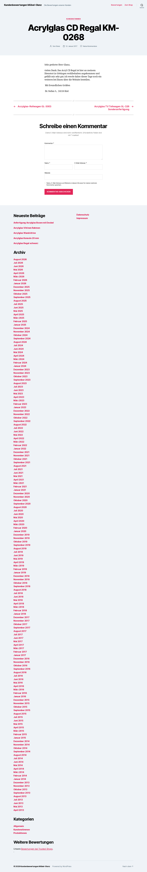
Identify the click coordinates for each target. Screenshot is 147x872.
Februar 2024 (20, 362)
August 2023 (20, 383)
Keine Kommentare (90, 46)
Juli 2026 (18, 263)
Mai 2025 (18, 311)
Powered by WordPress (61, 866)
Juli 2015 (18, 717)
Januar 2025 (20, 325)
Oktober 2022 (20, 417)
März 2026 (19, 276)
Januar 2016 (20, 696)
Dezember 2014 (22, 741)
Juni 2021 (18, 473)
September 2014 (22, 751)
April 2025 (19, 314)
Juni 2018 (18, 596)
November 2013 (22, 786)
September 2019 (22, 545)
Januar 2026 (20, 283)
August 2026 (20, 259)
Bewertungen (116, 5)
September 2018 (22, 586)
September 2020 (22, 503)
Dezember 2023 (22, 369)
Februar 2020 (20, 528)
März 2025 (19, 318)
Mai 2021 (18, 476)
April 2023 (19, 397)
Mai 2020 (18, 517)
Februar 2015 (20, 734)
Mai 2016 (18, 682)
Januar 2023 (20, 407)
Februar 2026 (20, 280)
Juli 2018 (18, 593)
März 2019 (19, 565)
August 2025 (20, 300)
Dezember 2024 (22, 328)
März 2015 (19, 731)
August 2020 (20, 507)
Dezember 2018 (22, 576)
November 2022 (22, 414)
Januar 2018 (20, 614)
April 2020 (19, 521)
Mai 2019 (18, 559)
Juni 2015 (18, 720)
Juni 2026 (19, 266)
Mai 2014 (18, 765)
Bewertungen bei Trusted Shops (36, 849)
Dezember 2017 (21, 617)
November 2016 (22, 662)
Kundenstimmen (73, 19)
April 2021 (19, 479)
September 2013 (22, 793)
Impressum (82, 218)
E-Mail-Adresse (80, 163)
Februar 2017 (20, 652)
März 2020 (19, 524)
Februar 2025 (20, 321)
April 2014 (19, 769)
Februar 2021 (20, 486)
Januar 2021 (20, 490)
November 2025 (22, 290)
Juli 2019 (18, 552)
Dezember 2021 (21, 452)
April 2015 (19, 727)
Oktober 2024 (21, 335)
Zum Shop (129, 5)
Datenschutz (82, 214)
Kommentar (49, 143)
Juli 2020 (18, 510)
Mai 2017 (18, 641)
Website (47, 173)
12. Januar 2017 (71, 46)
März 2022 (19, 442)
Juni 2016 (18, 679)
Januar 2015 (20, 738)
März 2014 (19, 772)
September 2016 (22, 669)
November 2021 (22, 455)
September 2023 (22, 380)
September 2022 (22, 421)
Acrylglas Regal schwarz (26, 243)
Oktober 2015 (20, 707)
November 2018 (22, 579)
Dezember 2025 (22, 287)
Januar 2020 (20, 531)
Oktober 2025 (20, 294)
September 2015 (22, 710)
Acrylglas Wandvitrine (25, 233)
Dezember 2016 (22, 658)
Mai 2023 (18, 393)
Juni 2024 (19, 349)
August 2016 (20, 672)
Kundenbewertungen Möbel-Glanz (23, 5)
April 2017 (19, 645)
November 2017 (22, 621)
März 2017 (19, 648)
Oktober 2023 (20, 376)
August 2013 (20, 796)
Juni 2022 (19, 431)
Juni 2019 (18, 555)
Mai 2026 (18, 269)
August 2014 (20, 755)
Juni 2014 (18, 762)
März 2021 (19, 483)
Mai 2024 (18, 352)
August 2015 (20, 713)
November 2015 (22, 703)
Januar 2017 (20, 655)
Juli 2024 (18, 345)
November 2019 (22, 538)
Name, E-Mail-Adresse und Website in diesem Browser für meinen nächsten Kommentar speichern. (71, 184)
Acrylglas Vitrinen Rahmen (27, 228)
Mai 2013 (18, 806)
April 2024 (19, 356)
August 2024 (20, 342)
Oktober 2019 (20, 541)
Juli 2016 (18, 676)
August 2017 (20, 631)
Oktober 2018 (20, 583)
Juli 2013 (18, 799)
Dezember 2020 (22, 493)
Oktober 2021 (20, 459)
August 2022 (20, 424)
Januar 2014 (20, 779)
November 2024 (22, 331)
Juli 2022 (18, 428)
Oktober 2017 (20, 624)
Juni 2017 (18, 638)
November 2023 (22, 373)
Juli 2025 (18, 304)
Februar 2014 (20, 775)
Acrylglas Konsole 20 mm (26, 238)
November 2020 (22, 497)
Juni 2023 (19, 390)
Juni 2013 (18, 803)
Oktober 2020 (21, 500)
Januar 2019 (20, 572)
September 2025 (22, 297)
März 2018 (19, 607)
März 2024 (19, 359)
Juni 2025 (19, 307)
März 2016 (19, 689)
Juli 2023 (18, 386)
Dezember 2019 (22, 535)
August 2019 (20, 548)
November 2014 (22, 744)
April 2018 (19, 603)
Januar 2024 (20, 366)
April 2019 (19, 562)
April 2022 (19, 438)
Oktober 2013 (20, 789)
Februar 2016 (20, 693)
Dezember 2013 (21, 782)
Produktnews (20, 833)
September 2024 (22, 338)
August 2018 (20, 590)
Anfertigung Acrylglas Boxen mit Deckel (34, 222)
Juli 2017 (18, 634)
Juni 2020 (19, 514)
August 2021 (20, 466)
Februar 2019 (20, 569)
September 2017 (22, 627)
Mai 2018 (18, 600)
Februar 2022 (20, 445)
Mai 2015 (18, 724)
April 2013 (19, 810)
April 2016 (19, 686)
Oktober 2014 (20, 748)
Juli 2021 (18, 469)
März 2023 (19, 400)
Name (47, 163)
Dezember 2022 (22, 411)
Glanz (58, 46)
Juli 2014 (18, 758)
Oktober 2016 (20, 665)
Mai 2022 (18, 435)
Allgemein (19, 826)
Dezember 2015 (21, 700)
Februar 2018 (20, 610)
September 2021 (22, 462)
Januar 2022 (20, 448)
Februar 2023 (20, 404)
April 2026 (19, 273)
